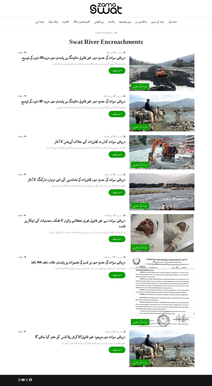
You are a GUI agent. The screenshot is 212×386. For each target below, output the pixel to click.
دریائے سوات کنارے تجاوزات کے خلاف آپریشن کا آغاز (90, 141)
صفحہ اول (173, 22)
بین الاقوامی (99, 22)
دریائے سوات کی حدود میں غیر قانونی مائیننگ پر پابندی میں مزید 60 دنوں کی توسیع (73, 101)
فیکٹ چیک (53, 22)
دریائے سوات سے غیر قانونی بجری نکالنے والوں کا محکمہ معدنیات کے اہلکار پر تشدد (74, 223)
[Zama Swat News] (106, 8)
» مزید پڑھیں (117, 70)
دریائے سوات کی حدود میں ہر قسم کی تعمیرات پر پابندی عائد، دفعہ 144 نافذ (78, 262)
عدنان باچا (120, 52)
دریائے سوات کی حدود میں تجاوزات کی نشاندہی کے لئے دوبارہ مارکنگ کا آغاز (76, 179)
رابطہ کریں (39, 22)
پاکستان (111, 22)
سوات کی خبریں (157, 22)
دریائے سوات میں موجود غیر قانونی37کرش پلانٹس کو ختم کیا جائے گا (80, 336)
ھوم (114, 33)
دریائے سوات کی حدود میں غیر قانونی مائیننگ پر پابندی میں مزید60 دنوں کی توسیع (73, 57)
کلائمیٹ (65, 22)
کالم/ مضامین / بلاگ (82, 22)
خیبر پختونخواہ (125, 22)
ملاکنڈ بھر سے (141, 22)
